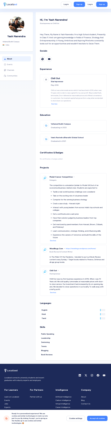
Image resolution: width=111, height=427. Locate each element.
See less (54, 104)
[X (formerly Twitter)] (85, 375)
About (9, 59)
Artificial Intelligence (63, 397)
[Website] (42, 59)
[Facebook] (98, 375)
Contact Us (85, 404)
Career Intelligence (63, 407)
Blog (83, 400)
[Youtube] (49, 59)
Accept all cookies (97, 418)
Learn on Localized (11, 397)
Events (9, 64)
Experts (7, 407)
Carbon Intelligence (63, 400)
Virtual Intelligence (63, 404)
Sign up (79, 4)
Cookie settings (75, 418)
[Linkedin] (79, 375)
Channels (10, 70)
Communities (12, 76)
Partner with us (36, 397)
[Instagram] (92, 375)
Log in (66, 4)
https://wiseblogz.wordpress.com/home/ (81, 249)
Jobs (6, 404)
